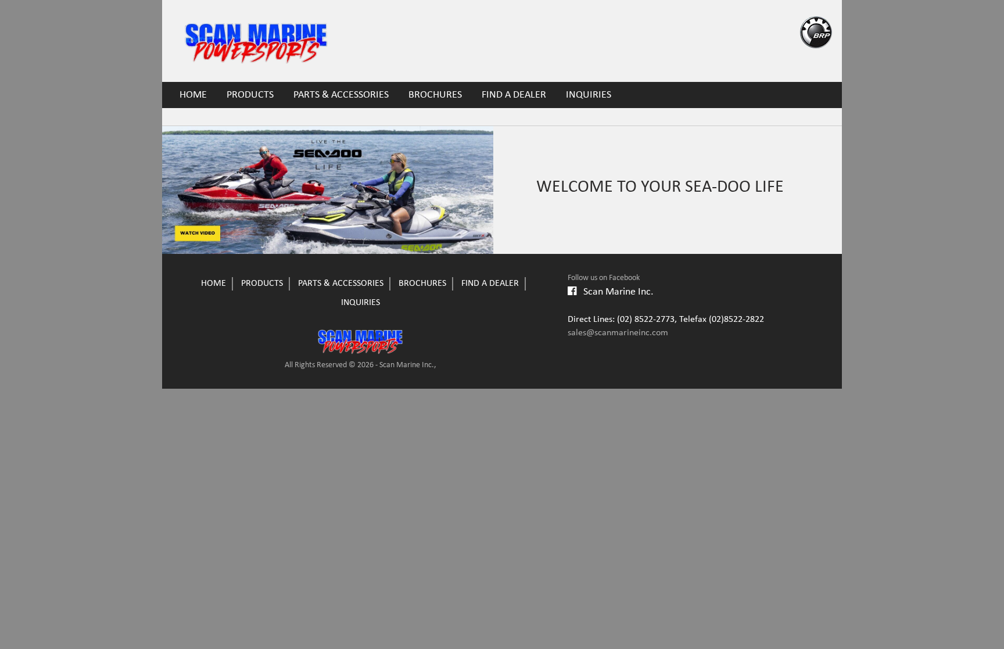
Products (250, 95)
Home (193, 95)
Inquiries (588, 95)
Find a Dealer (514, 95)
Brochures (435, 95)
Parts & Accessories (341, 95)
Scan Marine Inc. (615, 291)
